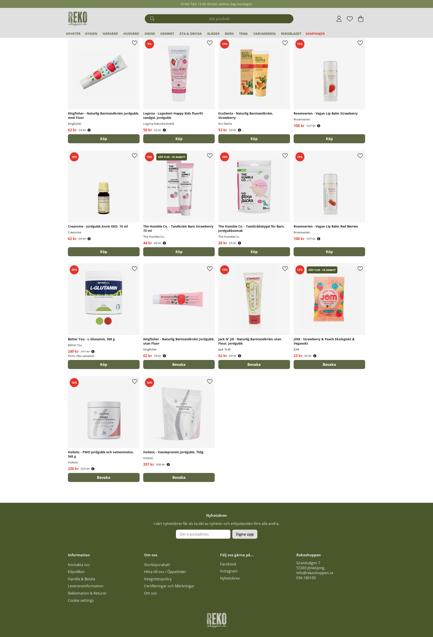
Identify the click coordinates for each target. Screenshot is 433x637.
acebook (229, 564)
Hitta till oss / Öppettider (165, 571)
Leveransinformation (86, 585)
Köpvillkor (76, 571)
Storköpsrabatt (157, 564)
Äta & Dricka (191, 33)
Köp (103, 364)
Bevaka (179, 364)
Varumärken (264, 33)
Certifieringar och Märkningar (169, 585)
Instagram (228, 571)
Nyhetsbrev (230, 578)
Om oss (150, 593)
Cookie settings (81, 600)
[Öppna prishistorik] (89, 130)
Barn (229, 33)
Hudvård (131, 33)
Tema (243, 33)
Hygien (91, 33)
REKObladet (291, 33)
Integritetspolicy (158, 578)
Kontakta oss (79, 564)
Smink (150, 33)
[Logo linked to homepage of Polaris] (77, 19)
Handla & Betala (81, 578)
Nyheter (73, 33)
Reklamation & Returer (87, 593)
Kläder (213, 33)
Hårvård (110, 33)
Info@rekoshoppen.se (315, 572)
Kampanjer (315, 33)
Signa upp (245, 534)
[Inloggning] (339, 19)
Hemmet (167, 33)
